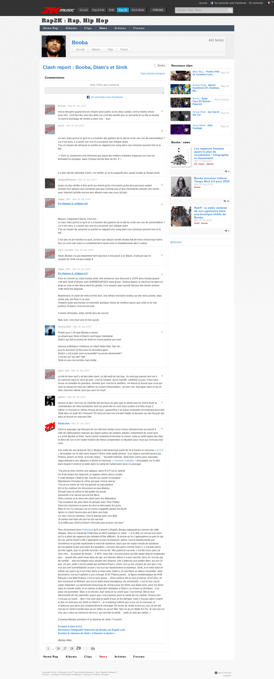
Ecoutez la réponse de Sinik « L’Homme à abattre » (87, 633)
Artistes (120, 28)
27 (65, 648)
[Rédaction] (50, 432)
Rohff (196, 223)
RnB (111, 10)
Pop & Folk (98, 10)
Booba (79, 42)
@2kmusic (176, 242)
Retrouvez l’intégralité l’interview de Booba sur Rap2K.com (91, 630)
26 (58, 648)
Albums (71, 28)
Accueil (84, 10)
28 (71, 648)
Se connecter (256, 3)
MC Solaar (199, 164)
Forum (124, 49)
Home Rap (50, 28)
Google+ (106, 674)
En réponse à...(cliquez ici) (73, 203)
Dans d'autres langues (153, 73)
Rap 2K (123, 10)
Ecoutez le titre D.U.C (70, 626)
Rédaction (64, 423)
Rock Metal (138, 10)
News (103, 28)
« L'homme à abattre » (124, 460)
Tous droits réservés (83, 672)
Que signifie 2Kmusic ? (107, 672)
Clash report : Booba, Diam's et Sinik (85, 67)
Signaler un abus (92, 674)
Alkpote (210, 164)
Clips (88, 28)
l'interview (87, 530)
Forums (139, 28)
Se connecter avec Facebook (230, 3)
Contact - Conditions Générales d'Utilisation (62, 674)
